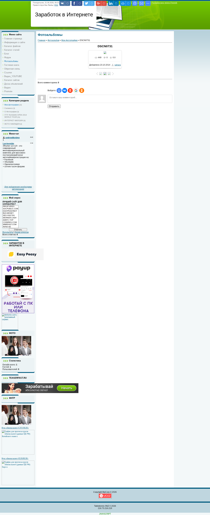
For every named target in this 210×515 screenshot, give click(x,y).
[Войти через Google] (76, 90)
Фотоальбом (53, 40)
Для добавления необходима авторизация (18, 188)
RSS (56, 5)
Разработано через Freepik (164, 3)
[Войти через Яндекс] (70, 90)
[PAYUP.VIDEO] (10, 206)
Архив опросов (22, 232)
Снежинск (8, 108)
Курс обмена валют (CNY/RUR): (15, 428)
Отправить (54, 106)
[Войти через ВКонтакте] (64, 90)
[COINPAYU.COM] (10, 222)
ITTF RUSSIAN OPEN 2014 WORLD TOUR (15, 116)
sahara (118, 65)
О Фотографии (10, 112)
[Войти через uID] (59, 90)
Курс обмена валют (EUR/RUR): (15, 458)
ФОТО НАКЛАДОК (12, 124)
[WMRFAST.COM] (10, 224)
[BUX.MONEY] (10, 213)
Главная (41, 40)
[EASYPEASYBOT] (10, 211)
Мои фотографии (11, 105)
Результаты (7, 232)
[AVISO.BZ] (10, 227)
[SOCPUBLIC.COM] (10, 209)
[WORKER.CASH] (10, 218)
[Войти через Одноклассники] (81, 90)
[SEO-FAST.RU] (10, 215)
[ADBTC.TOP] (10, 220)
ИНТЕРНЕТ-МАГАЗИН (13, 120)
